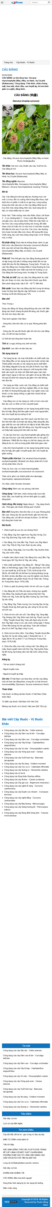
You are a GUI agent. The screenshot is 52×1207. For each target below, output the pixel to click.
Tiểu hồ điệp (8, 1144)
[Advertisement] (26, 32)
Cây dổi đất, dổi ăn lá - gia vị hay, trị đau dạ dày (23, 1134)
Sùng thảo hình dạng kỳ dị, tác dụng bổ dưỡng (23, 1183)
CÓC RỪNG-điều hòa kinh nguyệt (17, 1178)
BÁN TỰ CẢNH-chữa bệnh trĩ (15, 1139)
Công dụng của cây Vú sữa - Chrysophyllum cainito (26, 748)
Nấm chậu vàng (10, 1188)
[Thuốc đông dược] (17, 2)
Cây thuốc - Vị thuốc (25, 62)
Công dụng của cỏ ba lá (14, 773)
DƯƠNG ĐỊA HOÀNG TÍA (13, 1173)
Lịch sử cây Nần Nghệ (12, 1123)
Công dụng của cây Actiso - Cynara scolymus (24, 779)
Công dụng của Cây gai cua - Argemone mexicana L (27, 783)
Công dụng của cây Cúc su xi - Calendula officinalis (26, 767)
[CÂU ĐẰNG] (26, 130)
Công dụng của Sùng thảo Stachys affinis (22, 776)
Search (49, 2)
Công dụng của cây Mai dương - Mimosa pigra (24, 804)
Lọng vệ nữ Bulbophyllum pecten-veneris (21, 1163)
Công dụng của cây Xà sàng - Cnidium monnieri (25, 763)
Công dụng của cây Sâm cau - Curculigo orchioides (26, 739)
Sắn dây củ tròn (10, 1118)
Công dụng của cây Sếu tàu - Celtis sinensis (23, 730)
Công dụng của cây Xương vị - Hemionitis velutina (26, 770)
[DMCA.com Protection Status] (10, 1202)
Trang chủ (8, 62)
